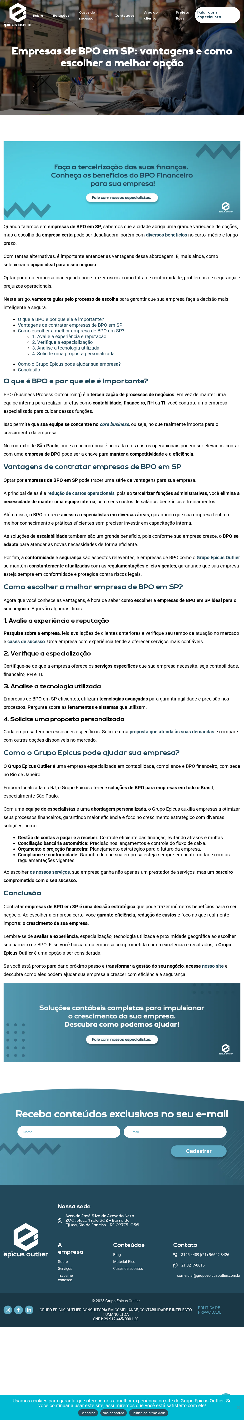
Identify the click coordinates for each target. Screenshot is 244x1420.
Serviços (65, 1268)
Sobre (37, 15)
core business (114, 424)
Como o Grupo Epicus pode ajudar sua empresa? (69, 364)
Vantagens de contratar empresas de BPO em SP (70, 325)
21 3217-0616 (193, 1265)
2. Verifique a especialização (62, 342)
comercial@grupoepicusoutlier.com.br (208, 1275)
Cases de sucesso (128, 1268)
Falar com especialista (209, 15)
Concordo (88, 1413)
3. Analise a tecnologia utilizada (65, 348)
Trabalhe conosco (65, 1277)
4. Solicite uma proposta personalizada (73, 353)
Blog (117, 1254)
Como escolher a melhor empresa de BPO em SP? (71, 331)
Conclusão (29, 370)
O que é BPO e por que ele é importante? (61, 319)
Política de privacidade (209, 1309)
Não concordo (113, 1413)
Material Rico (124, 1261)
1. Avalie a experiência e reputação (69, 336)
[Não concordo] (238, 1407)
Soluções (61, 15)
